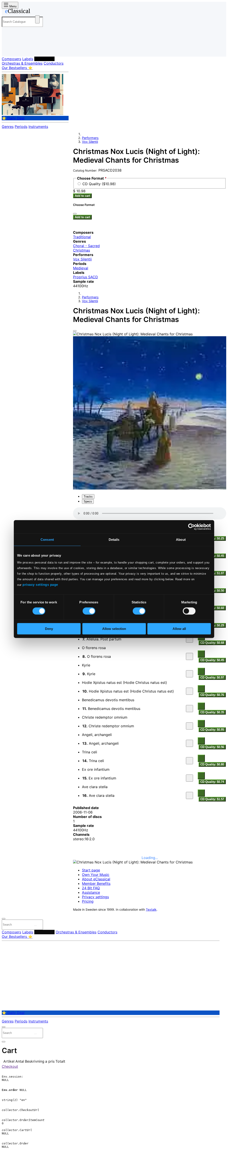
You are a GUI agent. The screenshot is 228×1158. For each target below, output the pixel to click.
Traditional (82, 237)
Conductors (53, 63)
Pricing (88, 901)
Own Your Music (95, 874)
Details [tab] (114, 539)
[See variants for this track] (201, 654)
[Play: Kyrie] (189, 673)
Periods (21, 126)
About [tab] (181, 539)
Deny (49, 629)
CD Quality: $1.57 (212, 799)
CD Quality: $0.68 (212, 642)
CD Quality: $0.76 (212, 695)
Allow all (179, 629)
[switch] (89, 611)
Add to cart (82, 195)
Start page (91, 870)
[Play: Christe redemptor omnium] (189, 726)
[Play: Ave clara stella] (189, 795)
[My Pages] (10, 49)
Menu (12, 6)
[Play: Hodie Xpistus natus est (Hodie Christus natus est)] (189, 691)
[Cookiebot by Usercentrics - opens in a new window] (191, 526)
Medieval (80, 268)
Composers (11, 59)
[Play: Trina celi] (189, 760)
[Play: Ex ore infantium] (189, 778)
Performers (44, 59)
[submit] (35, 925)
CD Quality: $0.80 (212, 764)
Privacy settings (95, 897)
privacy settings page (40, 584)
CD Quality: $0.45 (212, 660)
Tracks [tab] (88, 496)
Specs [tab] (88, 501)
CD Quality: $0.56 (212, 747)
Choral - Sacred (86, 246)
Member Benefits (96, 883)
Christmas (81, 250)
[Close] (75, 331)
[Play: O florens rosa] (189, 656)
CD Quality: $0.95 (212, 729)
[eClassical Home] (37, 12)
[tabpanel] (149, 654)
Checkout (10, 1066)
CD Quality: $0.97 (212, 677)
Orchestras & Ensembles (22, 63)
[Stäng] (75, 213)
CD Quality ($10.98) (99, 184)
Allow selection (114, 629)
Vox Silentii (90, 141)
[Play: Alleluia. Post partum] (189, 639)
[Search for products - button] (37, 19)
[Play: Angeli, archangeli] (189, 743)
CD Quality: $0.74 (212, 781)
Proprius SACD (85, 277)
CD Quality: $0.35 (212, 712)
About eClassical (96, 879)
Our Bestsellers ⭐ (17, 68)
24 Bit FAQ (91, 888)
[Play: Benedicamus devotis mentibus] (189, 708)
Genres (8, 126)
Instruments (38, 126)
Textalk (151, 909)
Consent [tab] (47, 539)
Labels (27, 59)
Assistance (91, 892)
